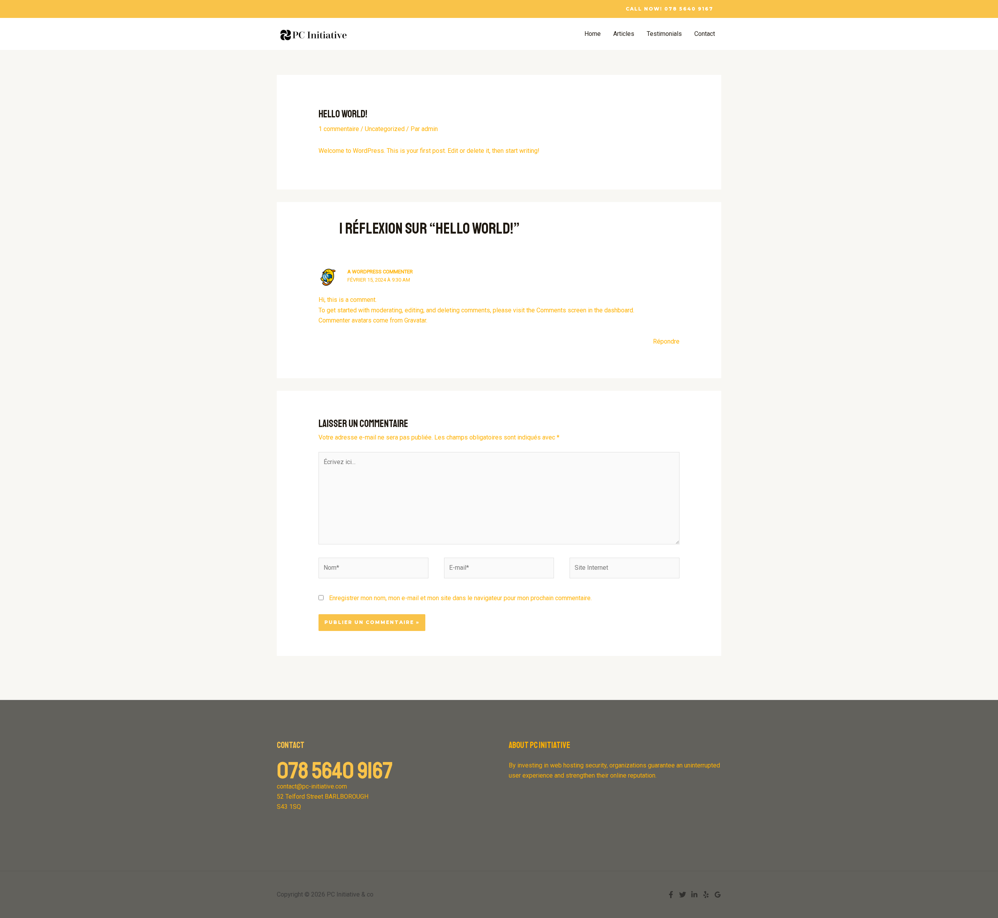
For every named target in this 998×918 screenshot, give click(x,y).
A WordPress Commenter (380, 272)
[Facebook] (670, 894)
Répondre (666, 341)
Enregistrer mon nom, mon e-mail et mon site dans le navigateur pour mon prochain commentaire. (460, 598)
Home (592, 33)
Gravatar (415, 320)
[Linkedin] (694, 894)
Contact (704, 33)
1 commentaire (339, 129)
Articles (623, 33)
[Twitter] (682, 894)
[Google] (717, 894)
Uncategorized (385, 129)
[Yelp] (706, 894)
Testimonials (664, 33)
